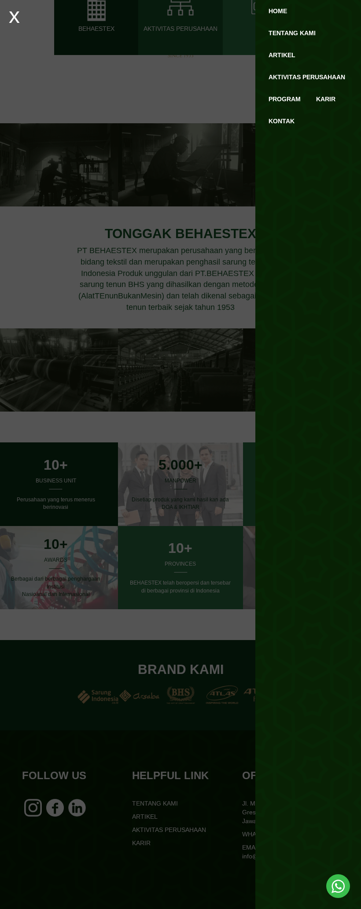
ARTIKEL (282, 55)
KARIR (325, 99)
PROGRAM (285, 99)
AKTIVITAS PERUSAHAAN (307, 77)
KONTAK (282, 121)
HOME (278, 11)
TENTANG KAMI (292, 33)
